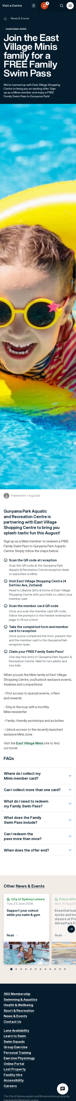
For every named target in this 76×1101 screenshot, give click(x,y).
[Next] (71, 929)
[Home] (5, 18)
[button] (11, 969)
